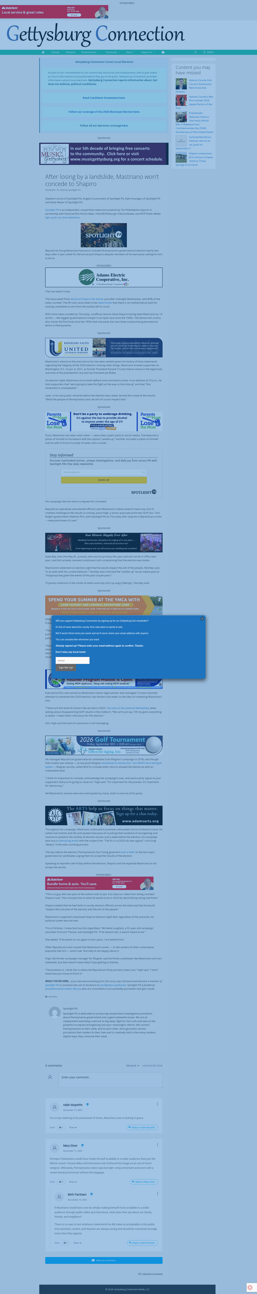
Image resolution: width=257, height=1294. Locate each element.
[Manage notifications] (250, 1287)
